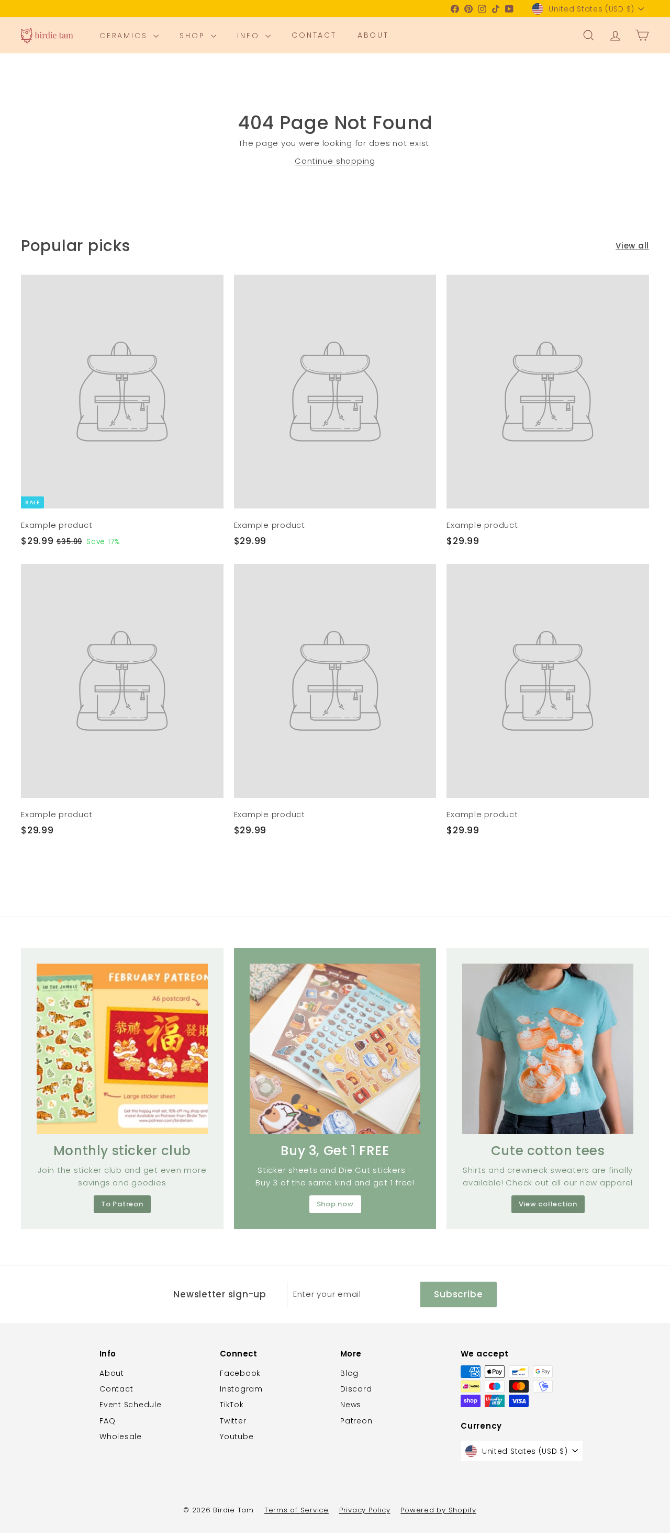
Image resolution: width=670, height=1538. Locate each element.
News (350, 1404)
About (373, 35)
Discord (356, 1389)
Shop (194, 35)
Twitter (233, 1421)
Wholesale (120, 1436)
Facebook (240, 1373)
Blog (349, 1373)
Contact (314, 35)
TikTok (232, 1404)
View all (632, 245)
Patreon (356, 1421)
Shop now (335, 1204)
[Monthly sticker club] (122, 1049)
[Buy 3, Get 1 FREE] (335, 1049)
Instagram (241, 1389)
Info (250, 35)
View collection (548, 1204)
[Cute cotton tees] (547, 1049)
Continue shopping (335, 160)
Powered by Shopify (438, 1510)
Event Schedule (130, 1404)
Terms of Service (296, 1510)
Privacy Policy (364, 1510)
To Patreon (122, 1204)
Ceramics (125, 35)
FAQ (107, 1421)
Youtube (236, 1436)
